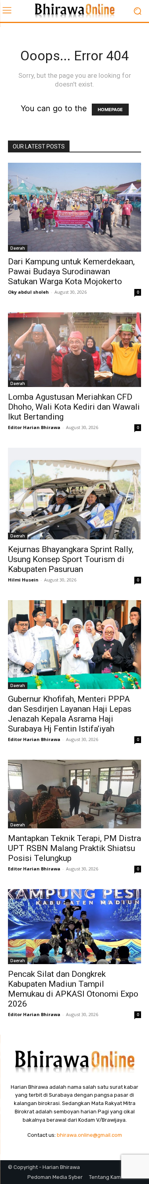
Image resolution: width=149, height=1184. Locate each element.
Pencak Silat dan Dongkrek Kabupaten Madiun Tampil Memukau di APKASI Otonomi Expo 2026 (73, 989)
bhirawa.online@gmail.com (89, 1135)
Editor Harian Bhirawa (34, 427)
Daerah (17, 248)
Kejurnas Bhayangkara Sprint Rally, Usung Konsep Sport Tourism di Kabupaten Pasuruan (71, 559)
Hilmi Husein (23, 580)
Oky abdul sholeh (28, 292)
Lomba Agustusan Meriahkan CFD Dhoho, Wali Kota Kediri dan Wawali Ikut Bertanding (74, 407)
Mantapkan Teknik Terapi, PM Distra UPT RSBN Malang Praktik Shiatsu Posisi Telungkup (74, 848)
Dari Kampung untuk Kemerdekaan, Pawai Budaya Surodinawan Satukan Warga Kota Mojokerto (71, 271)
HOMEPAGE (110, 109)
